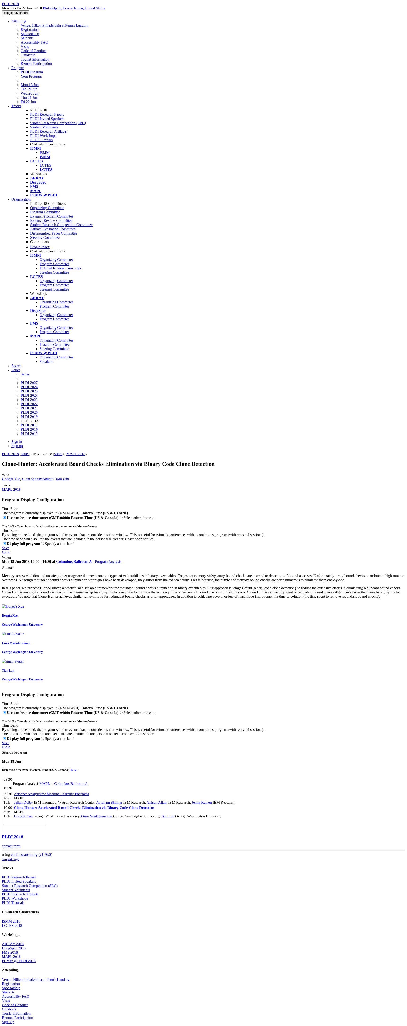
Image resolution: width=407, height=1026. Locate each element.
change (74, 769)
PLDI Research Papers (47, 114)
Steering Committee (45, 237)
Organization (21, 199)
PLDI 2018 (10, 454)
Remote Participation (36, 64)
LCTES (45, 165)
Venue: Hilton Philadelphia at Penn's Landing (54, 25)
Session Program (14, 752)
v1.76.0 (45, 855)
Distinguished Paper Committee (53, 233)
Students (27, 38)
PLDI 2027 (29, 383)
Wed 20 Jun (29, 93)
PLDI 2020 (29, 412)
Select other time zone (139, 518)
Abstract (8, 568)
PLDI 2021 (29, 408)
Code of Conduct (33, 51)
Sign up (17, 446)
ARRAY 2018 (13, 944)
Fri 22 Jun (28, 102)
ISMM (44, 153)
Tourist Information (35, 59)
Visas (25, 47)
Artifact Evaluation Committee (53, 229)
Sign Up (8, 1022)
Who (5, 475)
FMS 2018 (10, 952)
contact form (11, 846)
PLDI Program (32, 72)
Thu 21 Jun (29, 97)
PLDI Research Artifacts (48, 131)
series (25, 454)
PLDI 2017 (29, 425)
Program (17, 68)
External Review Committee (51, 220)
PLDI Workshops (43, 136)
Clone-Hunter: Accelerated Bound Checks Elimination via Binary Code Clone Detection (84, 808)
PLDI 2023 (29, 400)
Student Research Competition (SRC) (58, 123)
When (6, 557)
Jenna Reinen (202, 802)
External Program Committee (51, 216)
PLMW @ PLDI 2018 (19, 961)
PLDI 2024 (29, 395)
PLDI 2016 (29, 429)
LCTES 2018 (12, 925)
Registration (30, 30)
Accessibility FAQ (34, 42)
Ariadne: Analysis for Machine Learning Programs (51, 794)
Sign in (16, 442)
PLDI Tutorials (41, 140)
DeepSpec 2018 (14, 948)
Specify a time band (59, 544)
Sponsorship (30, 34)
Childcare (28, 55)
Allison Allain (157, 802)
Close (6, 552)
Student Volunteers (44, 127)
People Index (40, 247)
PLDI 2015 (29, 434)
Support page (10, 859)
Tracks (16, 106)
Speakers (46, 361)
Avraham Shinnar (109, 802)
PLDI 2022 (29, 404)
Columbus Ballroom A (74, 562)
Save (5, 548)
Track (6, 485)
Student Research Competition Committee (61, 225)
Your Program (31, 76)
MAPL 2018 (75, 454)
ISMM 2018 (11, 921)
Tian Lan (62, 479)
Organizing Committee (47, 208)
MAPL (44, 784)
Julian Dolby (23, 802)
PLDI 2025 (29, 391)
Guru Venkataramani (37, 479)
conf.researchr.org (24, 855)
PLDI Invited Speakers (47, 119)
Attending (18, 21)
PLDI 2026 (29, 387)
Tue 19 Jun (29, 89)
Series (25, 374)
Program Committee (45, 212)
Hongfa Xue (11, 479)
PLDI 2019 (29, 417)
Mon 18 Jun (30, 85)
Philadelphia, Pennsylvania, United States (74, 8)
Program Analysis (108, 562)
